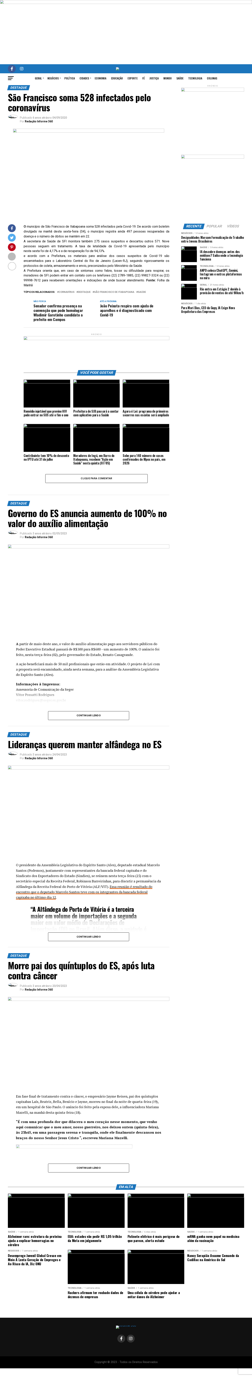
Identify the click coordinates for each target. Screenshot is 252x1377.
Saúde (179, 78)
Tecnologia (195, 78)
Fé (143, 78)
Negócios (53, 78)
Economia (100, 78)
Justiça (154, 78)
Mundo (167, 78)
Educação (117, 78)
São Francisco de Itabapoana (114, 292)
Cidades (84, 78)
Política (69, 78)
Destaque (84, 292)
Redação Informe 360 (39, 121)
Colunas (212, 78)
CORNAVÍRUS (66, 292)
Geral (38, 78)
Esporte (133, 78)
